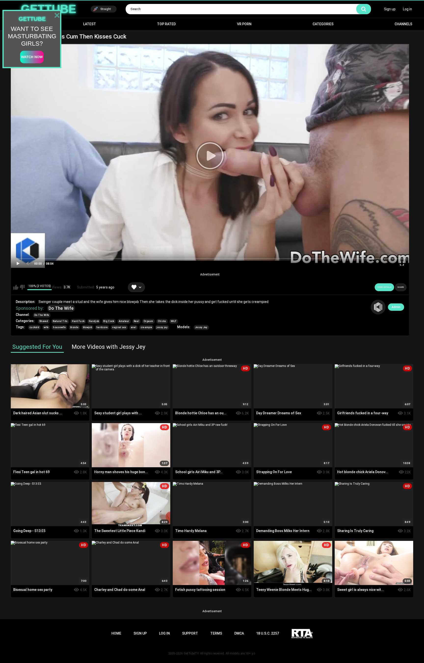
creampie (146, 327)
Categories (323, 24)
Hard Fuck (78, 321)
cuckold (34, 327)
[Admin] (378, 307)
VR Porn (244, 24)
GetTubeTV (191, 653)
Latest (89, 24)
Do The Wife (61, 308)
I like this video (15, 287)
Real (136, 321)
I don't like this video (22, 287)
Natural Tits (60, 321)
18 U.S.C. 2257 (267, 633)
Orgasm (148, 321)
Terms (216, 633)
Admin (396, 307)
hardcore (102, 327)
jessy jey (162, 327)
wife (46, 327)
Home (116, 633)
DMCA (239, 633)
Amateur (124, 321)
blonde (74, 327)
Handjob (94, 321)
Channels (403, 24)
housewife (59, 327)
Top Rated (166, 24)
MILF (174, 321)
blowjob (87, 327)
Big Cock (108, 321)
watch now (32, 57)
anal (133, 327)
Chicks (162, 321)
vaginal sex (119, 327)
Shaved (43, 321)
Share (401, 287)
